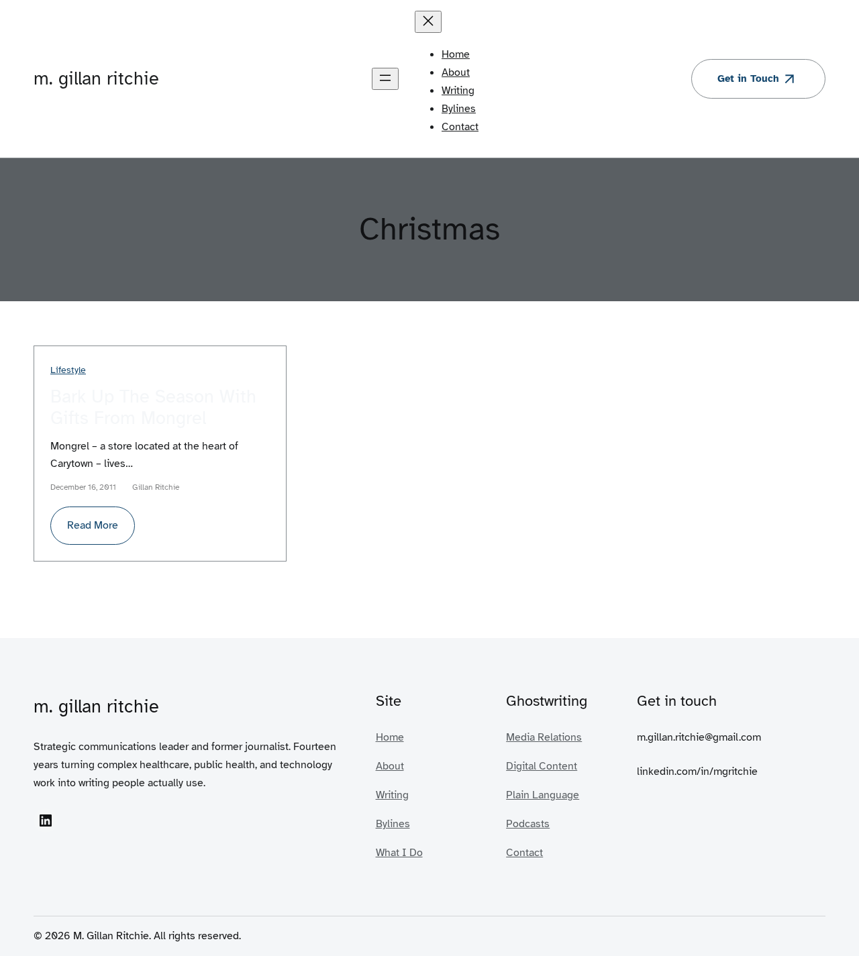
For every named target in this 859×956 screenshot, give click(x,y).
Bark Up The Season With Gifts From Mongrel (153, 407)
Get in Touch (748, 78)
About (390, 766)
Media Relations (544, 737)
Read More (101, 531)
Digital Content (541, 766)
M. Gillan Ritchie (96, 78)
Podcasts (528, 823)
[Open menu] (385, 79)
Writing (392, 795)
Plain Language (542, 795)
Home (390, 737)
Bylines (393, 823)
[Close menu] (428, 22)
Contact (524, 852)
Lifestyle (68, 370)
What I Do (399, 852)
